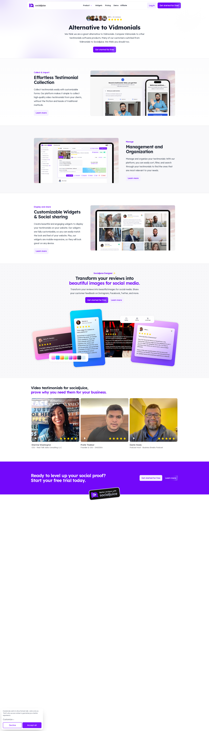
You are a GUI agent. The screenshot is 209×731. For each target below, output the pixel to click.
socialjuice (40, 5)
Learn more (41, 113)
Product (86, 5)
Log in (152, 5)
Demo (116, 5)
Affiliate (123, 5)
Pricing (108, 5)
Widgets (98, 5)
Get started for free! (169, 5)
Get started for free (104, 49)
